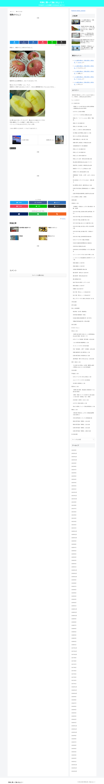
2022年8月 (74, 466)
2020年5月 (74, 553)
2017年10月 (74, 654)
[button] (93, 439)
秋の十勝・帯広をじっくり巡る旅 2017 (81, 295)
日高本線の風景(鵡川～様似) (79, 314)
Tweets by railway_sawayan (78, 10)
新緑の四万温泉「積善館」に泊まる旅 (81, 421)
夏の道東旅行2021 (77, 279)
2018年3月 (74, 638)
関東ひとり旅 (74, 409)
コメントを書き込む (38, 275)
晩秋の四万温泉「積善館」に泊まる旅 (81, 424)
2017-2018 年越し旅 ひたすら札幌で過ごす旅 (83, 223)
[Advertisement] (38, 29)
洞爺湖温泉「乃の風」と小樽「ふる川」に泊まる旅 (84, 176)
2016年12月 (74, 686)
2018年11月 (74, 612)
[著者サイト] (19, 214)
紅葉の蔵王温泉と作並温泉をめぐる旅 (81, 355)
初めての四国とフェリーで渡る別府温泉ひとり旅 (84, 406)
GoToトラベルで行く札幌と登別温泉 (81, 239)
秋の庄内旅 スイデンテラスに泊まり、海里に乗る (83, 181)
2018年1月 (74, 644)
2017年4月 (74, 673)
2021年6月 (74, 511)
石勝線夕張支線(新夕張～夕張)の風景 (81, 321)
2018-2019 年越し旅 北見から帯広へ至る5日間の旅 (83, 227)
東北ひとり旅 (74, 331)
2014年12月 (74, 764)
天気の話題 (74, 301)
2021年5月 (74, 515)
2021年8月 (74, 505)
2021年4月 (74, 518)
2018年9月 (74, 618)
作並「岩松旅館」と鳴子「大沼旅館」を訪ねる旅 (84, 349)
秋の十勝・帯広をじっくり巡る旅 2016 (81, 292)
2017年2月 (74, 680)
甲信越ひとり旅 (75, 373)
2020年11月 (74, 534)
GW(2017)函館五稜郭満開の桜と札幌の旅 (82, 243)
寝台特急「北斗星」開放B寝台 (79, 311)
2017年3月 (74, 677)
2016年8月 (74, 699)
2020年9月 (74, 540)
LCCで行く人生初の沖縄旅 (79, 111)
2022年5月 (74, 476)
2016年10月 (74, 693)
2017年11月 (74, 651)
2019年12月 (74, 570)
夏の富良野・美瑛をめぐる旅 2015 (80, 272)
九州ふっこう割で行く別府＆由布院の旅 (82, 129)
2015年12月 (74, 725)
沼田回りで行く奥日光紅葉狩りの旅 (81, 171)
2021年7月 (74, 508)
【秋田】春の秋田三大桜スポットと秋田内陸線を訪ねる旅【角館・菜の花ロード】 (84, 335)
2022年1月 (74, 489)
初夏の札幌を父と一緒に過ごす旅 (80, 139)
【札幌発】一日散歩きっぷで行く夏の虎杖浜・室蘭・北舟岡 (84, 207)
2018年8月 (74, 622)
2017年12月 (74, 647)
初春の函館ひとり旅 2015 (78, 262)
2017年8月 (74, 660)
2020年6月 (74, 550)
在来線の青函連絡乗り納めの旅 (80, 269)
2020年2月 (74, 563)
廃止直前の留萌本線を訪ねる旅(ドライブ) (82, 162)
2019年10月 (74, 576)
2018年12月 (74, 609)
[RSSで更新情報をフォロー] (57, 214)
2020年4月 (74, 557)
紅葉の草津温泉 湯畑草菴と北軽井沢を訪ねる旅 (83, 193)
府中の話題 (74, 305)
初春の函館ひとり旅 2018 (78, 266)
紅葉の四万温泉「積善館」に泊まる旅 (81, 427)
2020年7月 (74, 547)
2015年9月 (74, 735)
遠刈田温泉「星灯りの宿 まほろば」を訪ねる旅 (83, 358)
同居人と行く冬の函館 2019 (79, 149)
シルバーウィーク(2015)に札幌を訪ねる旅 (82, 114)
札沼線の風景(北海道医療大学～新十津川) (82, 318)
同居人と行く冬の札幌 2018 (79, 152)
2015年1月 (74, 761)
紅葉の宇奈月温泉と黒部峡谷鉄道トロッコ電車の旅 (84, 189)
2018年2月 (74, 641)
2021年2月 (74, 524)
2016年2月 (74, 719)
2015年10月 (74, 732)
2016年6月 (74, 706)
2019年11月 (74, 573)
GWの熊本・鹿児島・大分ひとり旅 (81, 400)
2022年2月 (74, 485)
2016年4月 (74, 712)
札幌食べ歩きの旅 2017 (78, 288)
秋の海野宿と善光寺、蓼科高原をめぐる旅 (82, 185)
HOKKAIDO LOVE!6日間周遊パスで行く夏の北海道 (84, 250)
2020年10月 (74, 537)
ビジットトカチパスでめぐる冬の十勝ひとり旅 (83, 254)
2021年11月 (74, 495)
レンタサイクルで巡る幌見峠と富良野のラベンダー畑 (84, 258)
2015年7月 (74, 742)
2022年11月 (74, 456)
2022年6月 (74, 472)
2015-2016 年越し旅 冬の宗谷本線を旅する (82, 216)
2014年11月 (74, 768)
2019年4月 (74, 596)
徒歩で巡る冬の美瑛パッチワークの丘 (81, 282)
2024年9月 (74, 450)
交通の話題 (74, 200)
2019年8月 (74, 583)
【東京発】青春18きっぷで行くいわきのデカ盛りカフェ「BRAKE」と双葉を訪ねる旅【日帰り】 (83, 95)
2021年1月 (74, 527)
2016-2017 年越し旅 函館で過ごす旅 (81, 219)
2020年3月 (74, 560)
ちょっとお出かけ (75, 100)
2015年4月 (74, 751)
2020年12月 (74, 531)
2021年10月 (74, 498)
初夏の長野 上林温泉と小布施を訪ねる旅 (82, 142)
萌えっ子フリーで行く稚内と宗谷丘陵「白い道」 (84, 298)
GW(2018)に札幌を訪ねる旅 (79, 246)
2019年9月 (74, 579)
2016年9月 (74, 696)
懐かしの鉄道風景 (75, 308)
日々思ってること (75, 327)
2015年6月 (74, 745)
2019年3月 (74, 599)
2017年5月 (74, 670)
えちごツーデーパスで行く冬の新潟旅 (81, 380)
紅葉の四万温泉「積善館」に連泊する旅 (82, 431)
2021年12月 (74, 492)
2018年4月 (74, 635)
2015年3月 (74, 755)
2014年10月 (74, 771)
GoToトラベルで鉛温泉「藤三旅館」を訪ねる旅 (83, 339)
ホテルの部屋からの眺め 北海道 (79, 196)
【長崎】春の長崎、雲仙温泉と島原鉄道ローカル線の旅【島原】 (84, 390)
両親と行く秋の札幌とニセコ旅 (80, 126)
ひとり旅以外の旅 (75, 103)
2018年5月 (74, 631)
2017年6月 (74, 667)
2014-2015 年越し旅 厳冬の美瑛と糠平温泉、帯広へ (83, 212)
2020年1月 (74, 566)
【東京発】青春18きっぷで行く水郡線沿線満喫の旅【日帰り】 (83, 413)
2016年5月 (74, 709)
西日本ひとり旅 (75, 386)
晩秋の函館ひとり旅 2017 (78, 285)
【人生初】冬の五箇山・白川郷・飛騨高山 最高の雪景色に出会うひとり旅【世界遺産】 (83, 366)
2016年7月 (74, 703)
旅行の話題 (74, 324)
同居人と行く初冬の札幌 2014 (79, 155)
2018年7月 (74, 625)
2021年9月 (74, 502)
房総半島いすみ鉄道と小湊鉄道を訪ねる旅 (82, 165)
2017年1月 (74, 683)
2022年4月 (74, 479)
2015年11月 (74, 729)
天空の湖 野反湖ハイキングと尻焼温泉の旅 (82, 418)
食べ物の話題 (74, 434)
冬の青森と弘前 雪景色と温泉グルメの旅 (82, 132)
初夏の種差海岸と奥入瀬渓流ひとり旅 (81, 352)
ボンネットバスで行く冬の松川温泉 (81, 345)
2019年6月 (74, 589)
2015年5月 (74, 748)
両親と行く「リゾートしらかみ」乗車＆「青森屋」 (83, 119)
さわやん (80, 62)
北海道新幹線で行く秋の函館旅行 (80, 145)
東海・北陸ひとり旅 (76, 362)
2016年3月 (74, 716)
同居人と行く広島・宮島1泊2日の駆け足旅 (82, 158)
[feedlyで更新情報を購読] (38, 214)
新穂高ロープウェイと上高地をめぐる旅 (82, 168)
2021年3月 (74, 521)
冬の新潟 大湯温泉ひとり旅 (79, 383)
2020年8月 (74, 544)
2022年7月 (74, 469)
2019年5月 (74, 592)
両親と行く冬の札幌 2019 (78, 123)
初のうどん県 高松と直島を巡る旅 (80, 136)
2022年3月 (74, 482)
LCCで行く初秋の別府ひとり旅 (80, 403)
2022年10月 (74, 459)
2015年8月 (74, 738)
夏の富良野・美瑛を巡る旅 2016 (80, 275)
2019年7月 (74, 586)
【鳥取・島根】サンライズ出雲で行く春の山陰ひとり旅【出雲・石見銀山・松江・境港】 (84, 395)
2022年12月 (74, 453)
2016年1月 (74, 722)
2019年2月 (74, 602)
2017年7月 (74, 664)
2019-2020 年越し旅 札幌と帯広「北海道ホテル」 (83, 232)
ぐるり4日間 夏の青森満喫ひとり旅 (81, 342)
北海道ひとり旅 (75, 203)
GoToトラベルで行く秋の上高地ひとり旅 (82, 376)
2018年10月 (74, 615)
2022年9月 (74, 463)
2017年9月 (74, 657)
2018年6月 (74, 628)
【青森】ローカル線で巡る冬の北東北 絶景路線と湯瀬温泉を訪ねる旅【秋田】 (83, 107)
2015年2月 (74, 758)
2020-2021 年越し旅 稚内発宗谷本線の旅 (82, 236)
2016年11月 (74, 690)
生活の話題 (13, 148)
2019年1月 (74, 605)
